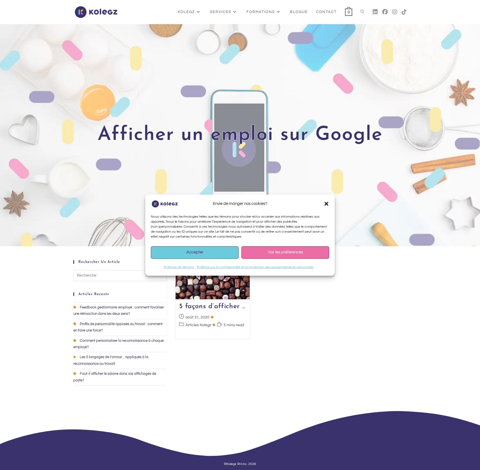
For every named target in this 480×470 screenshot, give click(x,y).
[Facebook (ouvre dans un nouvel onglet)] (385, 12)
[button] (326, 204)
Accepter (194, 252)
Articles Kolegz (198, 325)
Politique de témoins (179, 267)
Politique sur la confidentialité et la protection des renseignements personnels (255, 267)
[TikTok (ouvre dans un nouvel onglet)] (404, 12)
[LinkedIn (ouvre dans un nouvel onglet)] (375, 12)
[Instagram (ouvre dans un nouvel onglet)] (394, 12)
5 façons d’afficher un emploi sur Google (245, 306)
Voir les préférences (285, 252)
